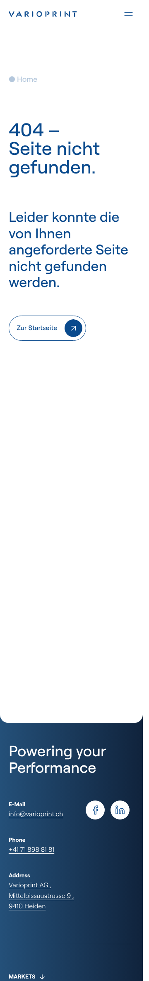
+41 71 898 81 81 (31, 849)
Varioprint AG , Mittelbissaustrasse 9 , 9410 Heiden (41, 895)
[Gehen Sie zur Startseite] (57, 14)
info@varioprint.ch (36, 814)
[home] (47, 328)
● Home (23, 79)
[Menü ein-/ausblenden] (128, 14)
